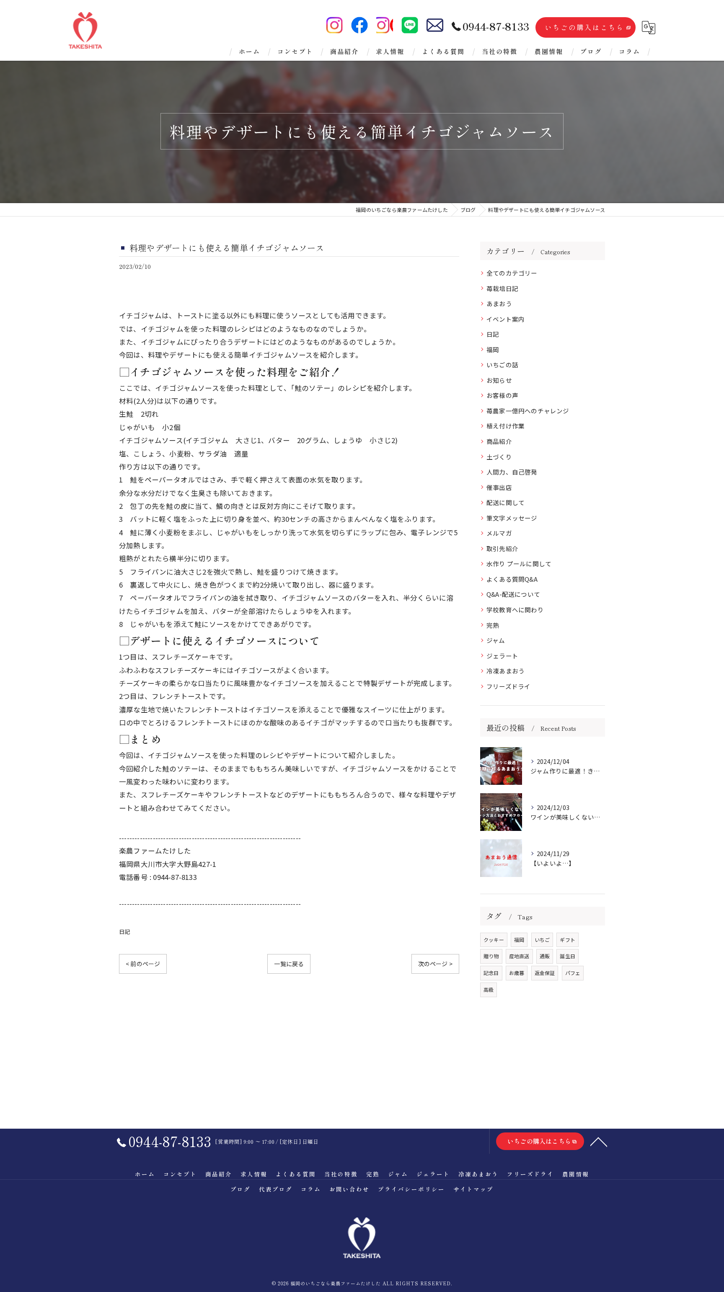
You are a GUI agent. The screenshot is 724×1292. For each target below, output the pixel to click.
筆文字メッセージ (512, 517)
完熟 (492, 625)
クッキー (494, 939)
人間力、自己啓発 (512, 471)
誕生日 (567, 955)
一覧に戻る (289, 963)
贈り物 (491, 955)
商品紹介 (499, 441)
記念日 (491, 972)
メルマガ (499, 533)
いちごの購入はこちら (584, 27)
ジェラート (502, 655)
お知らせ (499, 380)
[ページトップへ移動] (598, 1141)
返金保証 (545, 972)
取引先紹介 (502, 548)
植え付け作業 (505, 425)
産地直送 (519, 955)
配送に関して (505, 502)
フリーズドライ (508, 686)
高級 (489, 989)
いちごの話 (502, 364)
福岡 (492, 349)
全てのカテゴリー (512, 272)
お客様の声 (502, 395)
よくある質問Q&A (512, 579)
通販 (545, 955)
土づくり (499, 456)
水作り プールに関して (518, 563)
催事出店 (499, 487)
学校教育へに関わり (515, 609)
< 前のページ (143, 963)
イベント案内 (505, 319)
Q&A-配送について (513, 594)
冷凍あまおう (505, 670)
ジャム (495, 640)
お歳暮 (517, 972)
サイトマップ (473, 1189)
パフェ (573, 972)
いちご (542, 939)
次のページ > (435, 963)
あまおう (499, 303)
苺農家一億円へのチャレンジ (527, 410)
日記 (124, 932)
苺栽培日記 (502, 288)
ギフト (567, 939)
